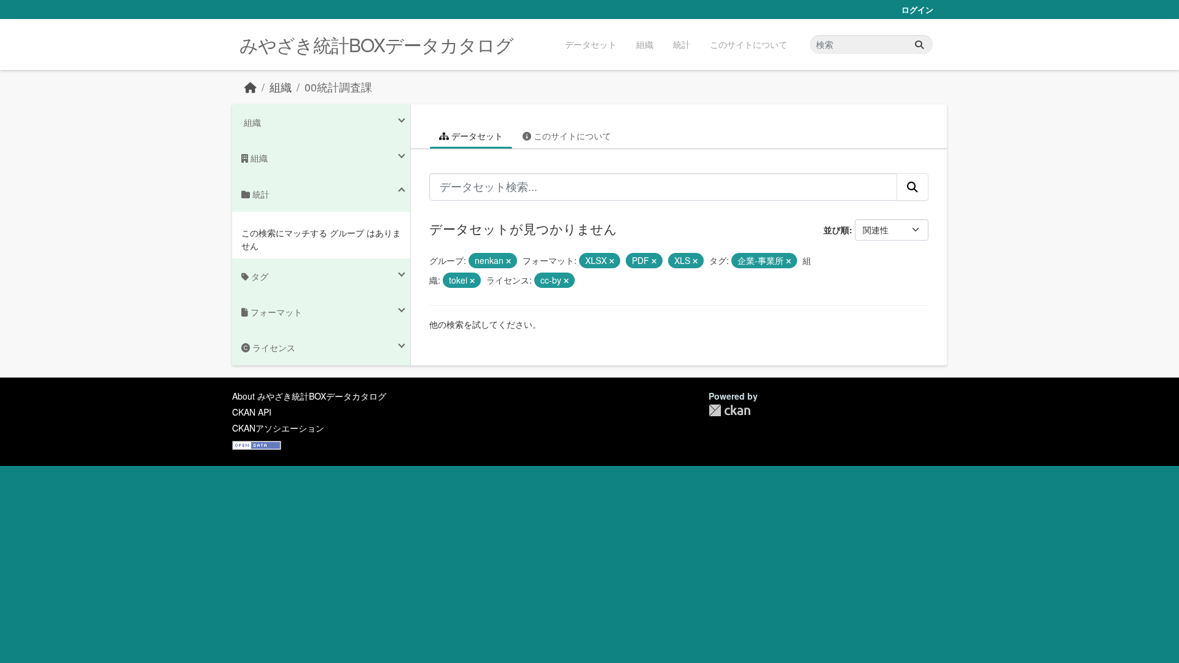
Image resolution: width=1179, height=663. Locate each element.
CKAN (729, 410)
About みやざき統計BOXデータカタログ (309, 396)
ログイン (917, 9)
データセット (591, 44)
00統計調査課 (338, 87)
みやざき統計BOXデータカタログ (376, 44)
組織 (644, 44)
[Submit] (919, 44)
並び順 (836, 229)
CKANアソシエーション (278, 428)
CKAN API (251, 412)
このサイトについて (748, 44)
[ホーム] (250, 87)
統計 (681, 44)
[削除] (508, 261)
